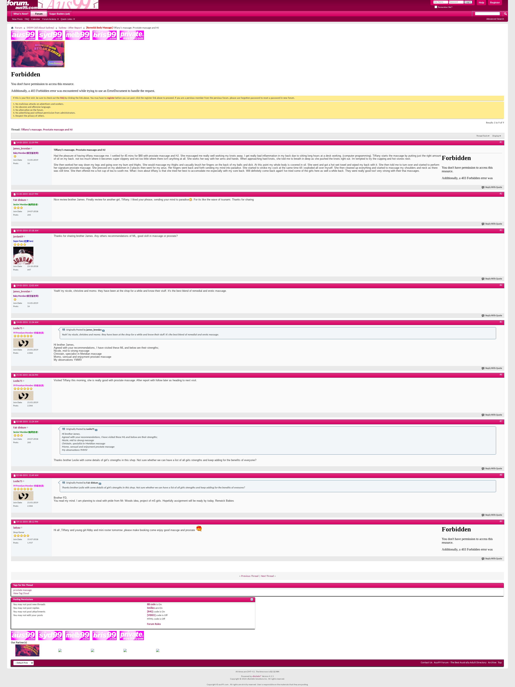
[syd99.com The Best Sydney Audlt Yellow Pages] (50, 39)
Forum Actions (49, 19)
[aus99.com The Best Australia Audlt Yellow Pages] (23, 39)
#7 (501, 421)
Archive (492, 662)
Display (495, 136)
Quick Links (66, 19)
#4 (501, 285)
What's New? (20, 13)
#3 (501, 230)
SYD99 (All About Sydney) (40, 28)
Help (481, 2)
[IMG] (150, 611)
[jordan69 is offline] (23, 255)
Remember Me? (444, 7)
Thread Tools (482, 136)
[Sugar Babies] (38, 66)
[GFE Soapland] (125, 651)
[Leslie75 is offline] (23, 343)
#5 (501, 322)
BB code (151, 604)
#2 (501, 194)
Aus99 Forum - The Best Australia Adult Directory (460, 662)
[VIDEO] (151, 615)
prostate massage (22, 590)
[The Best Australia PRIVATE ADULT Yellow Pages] (132, 39)
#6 (501, 375)
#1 (501, 142)
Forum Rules (154, 624)
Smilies (151, 608)
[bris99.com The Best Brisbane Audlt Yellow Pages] (105, 39)
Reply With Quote (493, 187)
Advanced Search (495, 19)
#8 (501, 475)
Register (495, 2)
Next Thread (267, 576)
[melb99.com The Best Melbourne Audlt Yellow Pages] (77, 39)
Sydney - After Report (70, 28)
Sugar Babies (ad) (59, 13)
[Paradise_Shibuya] (157, 651)
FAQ (27, 19)
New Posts (17, 19)
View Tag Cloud (21, 593)
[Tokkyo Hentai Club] (60, 651)
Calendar (35, 19)
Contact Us (426, 662)
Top (500, 662)
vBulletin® (257, 676)
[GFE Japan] (92, 651)
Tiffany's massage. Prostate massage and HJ (47, 129)
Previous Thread (250, 576)
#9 (501, 521)
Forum (39, 13)
